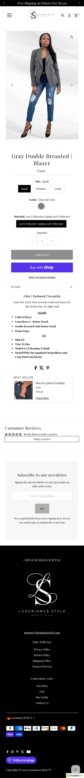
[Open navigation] (9, 15)
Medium (41, 188)
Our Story (42, 685)
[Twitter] (22, 752)
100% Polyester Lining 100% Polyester (41, 223)
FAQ (42, 691)
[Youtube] (28, 752)
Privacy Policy (42, 649)
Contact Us (42, 703)
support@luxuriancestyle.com (42, 632)
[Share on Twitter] (41, 368)
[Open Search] (63, 15)
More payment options (42, 277)
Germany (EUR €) (22, 717)
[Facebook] (7, 752)
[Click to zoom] (71, 37)
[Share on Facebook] (36, 368)
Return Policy (42, 655)
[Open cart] (76, 15)
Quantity (42, 232)
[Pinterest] (17, 752)
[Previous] (12, 85)
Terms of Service (42, 666)
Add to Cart (42, 254)
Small (24, 188)
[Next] (71, 85)
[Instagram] (12, 752)
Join (42, 508)
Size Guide (42, 697)
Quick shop (42, 398)
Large (58, 188)
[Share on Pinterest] (47, 368)
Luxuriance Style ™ (39, 770)
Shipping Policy (42, 660)
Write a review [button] (42, 439)
